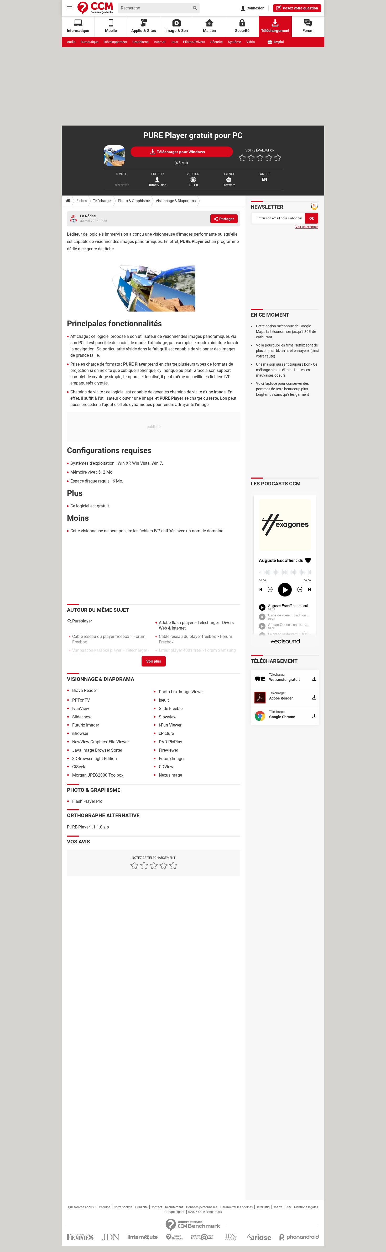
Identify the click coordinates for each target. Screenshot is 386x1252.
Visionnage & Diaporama (176, 201)
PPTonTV (81, 700)
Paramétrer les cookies (236, 1207)
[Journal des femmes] (80, 1237)
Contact (156, 1207)
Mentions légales (306, 1207)
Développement (115, 42)
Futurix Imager (85, 725)
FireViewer (168, 750)
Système (234, 42)
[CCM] (95, 8)
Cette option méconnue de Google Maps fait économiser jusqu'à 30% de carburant (286, 331)
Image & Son (176, 30)
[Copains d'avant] (202, 1237)
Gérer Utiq (263, 1207)
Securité (242, 30)
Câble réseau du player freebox (100, 636)
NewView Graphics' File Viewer (100, 741)
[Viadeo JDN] (230, 1237)
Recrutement (174, 1207)
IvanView (80, 708)
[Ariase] (259, 1237)
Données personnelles (201, 1207)
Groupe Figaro (174, 1212)
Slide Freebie (170, 708)
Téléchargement (275, 30)
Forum (308, 30)
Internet (159, 42)
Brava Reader (84, 690)
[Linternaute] (143, 1237)
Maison (209, 30)
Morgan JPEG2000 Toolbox (97, 775)
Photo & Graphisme (134, 201)
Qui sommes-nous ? (82, 1207)
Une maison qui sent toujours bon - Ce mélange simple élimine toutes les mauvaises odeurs (286, 369)
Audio (71, 42)
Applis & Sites (143, 30)
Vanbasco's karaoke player (96, 650)
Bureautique (89, 42)
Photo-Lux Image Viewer (181, 691)
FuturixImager (172, 758)
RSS (288, 1207)
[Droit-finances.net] (174, 1237)
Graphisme (140, 42)
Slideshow (81, 716)
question (300, 8)
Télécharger (102, 201)
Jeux (174, 42)
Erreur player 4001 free (180, 650)
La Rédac (88, 216)
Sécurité (216, 42)
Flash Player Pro (87, 801)
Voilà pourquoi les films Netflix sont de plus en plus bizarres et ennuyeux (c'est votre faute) (287, 350)
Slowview (167, 716)
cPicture (166, 733)
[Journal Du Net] (110, 1237)
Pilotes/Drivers (194, 42)
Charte (277, 1207)
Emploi (278, 42)
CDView (166, 766)
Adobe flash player (176, 622)
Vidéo (250, 42)
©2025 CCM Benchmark (205, 1212)
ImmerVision (157, 185)
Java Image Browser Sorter (97, 750)
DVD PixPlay (170, 741)
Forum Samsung (220, 650)
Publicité (141, 1207)
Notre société (122, 1207)
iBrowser (80, 733)
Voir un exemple (306, 227)
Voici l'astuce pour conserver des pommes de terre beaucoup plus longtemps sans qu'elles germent (282, 389)
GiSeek (78, 766)
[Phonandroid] (299, 1237)
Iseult (164, 700)
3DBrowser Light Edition (94, 758)
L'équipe (104, 1207)
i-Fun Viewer (170, 725)
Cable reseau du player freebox (187, 636)
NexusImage (170, 775)
